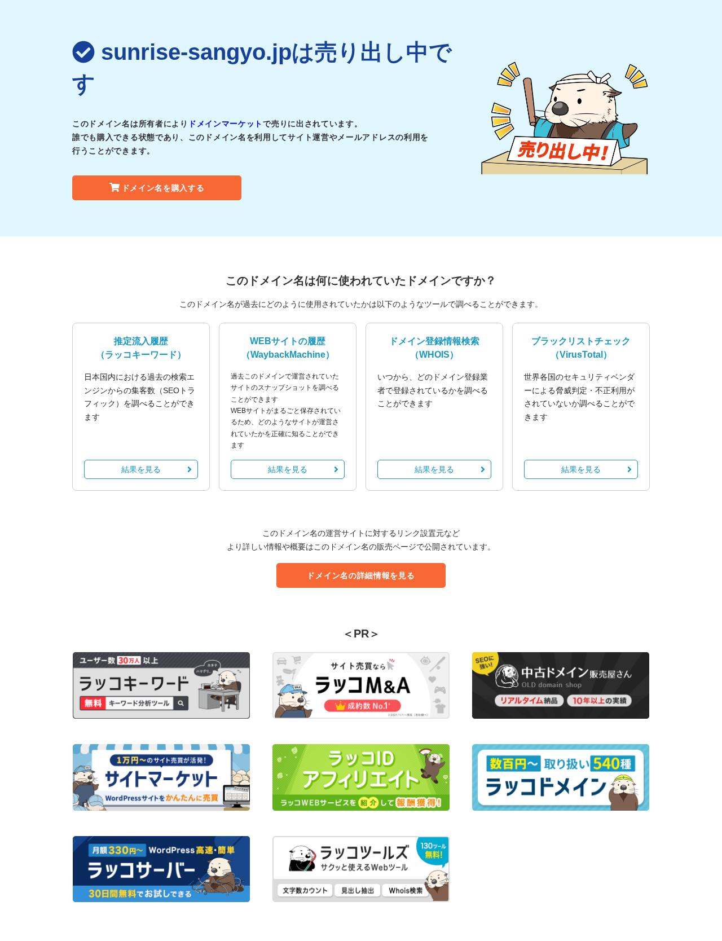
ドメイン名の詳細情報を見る (361, 575)
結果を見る (141, 469)
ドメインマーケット (225, 123)
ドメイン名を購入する (163, 187)
